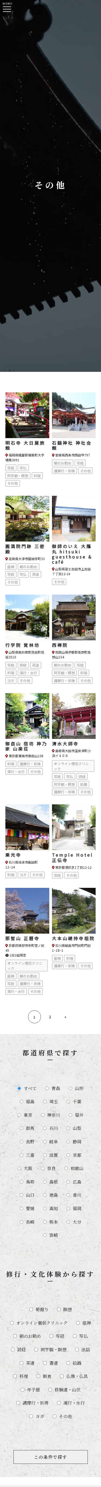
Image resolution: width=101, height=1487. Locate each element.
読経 (21, 1349)
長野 (30, 1142)
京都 (77, 1155)
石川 (53, 1128)
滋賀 (53, 1155)
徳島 (53, 1195)
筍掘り (42, 1309)
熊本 (53, 1222)
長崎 (30, 1222)
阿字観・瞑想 (54, 1349)
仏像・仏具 (77, 1376)
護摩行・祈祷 (35, 1403)
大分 (77, 1222)
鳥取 (30, 1182)
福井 (79, 1115)
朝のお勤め (30, 1336)
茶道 (30, 1363)
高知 (53, 1208)
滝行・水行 (74, 1403)
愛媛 (30, 1208)
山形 (79, 1088)
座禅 (86, 1323)
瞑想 (67, 1309)
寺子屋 (33, 1390)
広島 (77, 1182)
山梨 (77, 1128)
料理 (23, 1376)
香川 (77, 1195)
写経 (60, 1336)
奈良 (51, 1168)
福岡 (77, 1208)
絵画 (77, 1363)
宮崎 (53, 1235)
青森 (55, 1088)
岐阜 (53, 1142)
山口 (30, 1195)
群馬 (30, 1128)
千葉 (77, 1101)
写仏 (83, 1336)
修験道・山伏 (68, 1390)
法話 (85, 1349)
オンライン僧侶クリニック (42, 1323)
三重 (30, 1155)
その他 (65, 1416)
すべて (30, 1088)
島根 (53, 1182)
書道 (53, 1363)
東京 (28, 1115)
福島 (30, 1101)
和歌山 (77, 1168)
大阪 (28, 1168)
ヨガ (40, 1416)
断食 (47, 1376)
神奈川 (53, 1115)
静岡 (77, 1142)
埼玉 (53, 1101)
